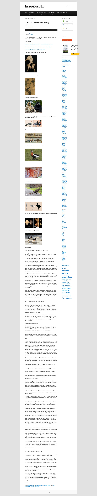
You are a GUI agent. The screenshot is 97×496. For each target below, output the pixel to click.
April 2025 (63, 89)
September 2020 (64, 155)
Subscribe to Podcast (44, 14)
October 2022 (64, 125)
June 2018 (63, 187)
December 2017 (64, 194)
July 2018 (63, 186)
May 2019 (63, 174)
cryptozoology (45, 485)
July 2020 (63, 157)
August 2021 (64, 142)
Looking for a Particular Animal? (61, 12)
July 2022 (63, 128)
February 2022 (64, 134)
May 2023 (63, 117)
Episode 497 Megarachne (66, 60)
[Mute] (52, 29)
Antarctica (63, 214)
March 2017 (64, 205)
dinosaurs (63, 229)
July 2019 (63, 171)
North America (64, 250)
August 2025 (64, 84)
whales (63, 260)
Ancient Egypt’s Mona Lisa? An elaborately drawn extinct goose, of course (38, 46)
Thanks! (51, 14)
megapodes (32, 486)
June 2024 (63, 101)
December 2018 (64, 180)
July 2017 (63, 200)
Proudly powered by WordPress (48, 492)
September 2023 (64, 112)
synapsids (63, 258)
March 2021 (64, 148)
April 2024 (63, 103)
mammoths (69, 280)
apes (54, 485)
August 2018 (64, 185)
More (32, 34)
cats (62, 268)
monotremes (64, 247)
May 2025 (63, 88)
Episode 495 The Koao (66, 63)
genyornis (26, 486)
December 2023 (64, 108)
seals (68, 292)
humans (63, 239)
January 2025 (64, 93)
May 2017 (63, 202)
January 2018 (64, 193)
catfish (69, 266)
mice (68, 282)
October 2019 (64, 168)
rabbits (63, 290)
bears (63, 219)
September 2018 (64, 183)
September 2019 (64, 169)
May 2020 (63, 159)
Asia (33, 485)
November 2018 (64, 181)
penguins (69, 286)
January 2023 (64, 121)
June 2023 (63, 115)
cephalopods (64, 223)
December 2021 (64, 137)
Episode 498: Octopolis (66, 59)
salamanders (64, 292)
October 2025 (64, 82)
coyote (65, 268)
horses (63, 238)
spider (63, 297)
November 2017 (64, 195)
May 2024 (63, 102)
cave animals (64, 222)
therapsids (63, 259)
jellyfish (70, 279)
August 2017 (64, 199)
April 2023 (63, 118)
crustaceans (64, 224)
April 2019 (63, 175)
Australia (36, 485)
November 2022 (64, 124)
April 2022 (63, 132)
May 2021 (63, 145)
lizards (65, 280)
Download (38, 33)
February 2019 (64, 177)
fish (62, 234)
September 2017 (64, 198)
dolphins (67, 275)
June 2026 (63, 72)
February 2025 (64, 91)
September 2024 (64, 97)
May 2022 (63, 131)
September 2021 (64, 140)
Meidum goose (37, 486)
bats (68, 265)
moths (63, 285)
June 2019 (63, 173)
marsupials (64, 282)
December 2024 (64, 94)
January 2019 (64, 179)
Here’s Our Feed (31, 12)
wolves (70, 298)
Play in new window (31, 33)
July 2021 (63, 143)
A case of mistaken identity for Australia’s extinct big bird (35, 49)
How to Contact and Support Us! (41, 12)
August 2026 (64, 70)
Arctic (63, 215)
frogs (70, 277)
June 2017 (63, 201)
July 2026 (63, 71)
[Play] (26, 29)
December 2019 (64, 165)
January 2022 (64, 136)
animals (31, 485)
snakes (68, 295)
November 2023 (64, 109)
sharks (63, 254)
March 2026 (64, 76)
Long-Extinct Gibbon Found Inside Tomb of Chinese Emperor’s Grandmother (39, 44)
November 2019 (64, 167)
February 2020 (64, 163)
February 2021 (64, 149)
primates (64, 288)
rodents (67, 290)
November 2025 (64, 81)
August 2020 (64, 156)
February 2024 (64, 106)
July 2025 (63, 86)
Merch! (38, 14)
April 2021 (63, 146)
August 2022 (64, 127)
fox (67, 277)
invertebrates (64, 242)
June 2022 (63, 130)
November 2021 (64, 138)
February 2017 (64, 206)
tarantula (69, 296)
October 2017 (64, 196)
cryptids (41, 485)
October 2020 (64, 154)
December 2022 (64, 122)
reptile (63, 251)
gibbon (29, 486)
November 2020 (64, 152)
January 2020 (64, 164)
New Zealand (64, 248)
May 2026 (63, 74)
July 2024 (63, 100)
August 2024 (64, 99)
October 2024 (64, 96)
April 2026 (63, 75)
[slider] (55, 30)
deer (62, 228)
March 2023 (64, 119)
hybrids (63, 240)
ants (63, 265)
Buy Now (75, 53)
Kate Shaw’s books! (51, 12)
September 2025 (64, 83)
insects (63, 241)
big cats (63, 220)
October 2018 (64, 182)
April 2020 (63, 161)
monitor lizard (64, 283)
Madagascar (64, 245)
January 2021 (64, 150)
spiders (63, 257)
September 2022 (64, 126)
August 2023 (64, 113)
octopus (67, 285)
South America (64, 255)
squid (66, 297)
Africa (29, 485)
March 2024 (64, 105)
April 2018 (63, 189)
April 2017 (63, 204)
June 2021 (63, 144)
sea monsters (64, 252)
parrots (67, 286)
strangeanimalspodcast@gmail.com (39, 476)
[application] (41, 30)
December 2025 (64, 80)
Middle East (64, 246)
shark (63, 253)
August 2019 (64, 170)
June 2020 (63, 158)
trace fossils (63, 298)
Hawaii (63, 236)
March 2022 (64, 133)
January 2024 (64, 107)
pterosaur (69, 288)
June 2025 (63, 87)
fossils (63, 235)
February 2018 (64, 192)
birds (39, 485)
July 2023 (63, 114)
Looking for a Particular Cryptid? (30, 14)
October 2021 (64, 139)
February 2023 (64, 120)
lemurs (63, 244)
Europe (63, 232)
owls (69, 285)
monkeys (69, 283)
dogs (64, 275)
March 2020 (64, 162)
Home (26, 12)
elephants (63, 230)
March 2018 (64, 190)
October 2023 (64, 111)
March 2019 (64, 176)
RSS (30, 34)
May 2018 (63, 188)
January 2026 (64, 78)
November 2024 (64, 95)
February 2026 (64, 77)
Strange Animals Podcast (35, 6)
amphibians (64, 211)
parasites (63, 286)
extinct (49, 485)
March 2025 (64, 90)
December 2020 (64, 151)
